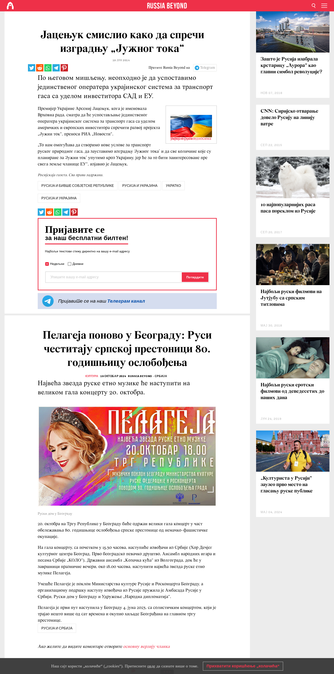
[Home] (10, 6)
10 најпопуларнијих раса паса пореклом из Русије (288, 208)
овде (151, 666)
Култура (91, 376)
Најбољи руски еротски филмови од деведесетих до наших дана (292, 391)
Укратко (173, 186)
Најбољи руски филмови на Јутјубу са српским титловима (291, 298)
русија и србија (56, 628)
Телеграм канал (126, 301)
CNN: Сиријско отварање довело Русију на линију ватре (289, 118)
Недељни (57, 264)
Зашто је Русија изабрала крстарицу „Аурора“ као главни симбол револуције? (291, 66)
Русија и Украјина (59, 198)
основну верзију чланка (146, 646)
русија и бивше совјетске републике (77, 186)
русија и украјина (139, 186)
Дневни (77, 264)
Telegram (207, 68)
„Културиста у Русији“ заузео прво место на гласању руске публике (287, 485)
